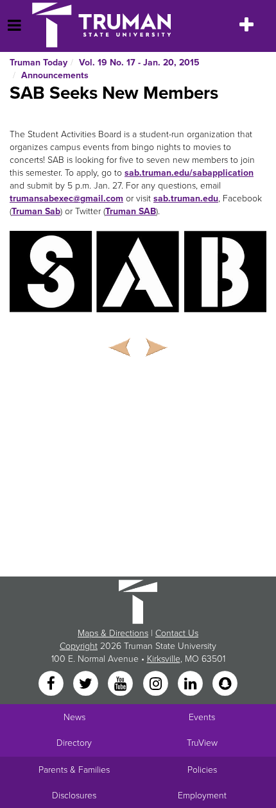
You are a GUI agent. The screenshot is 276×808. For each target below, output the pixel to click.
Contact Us (176, 633)
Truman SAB (130, 211)
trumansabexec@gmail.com (66, 198)
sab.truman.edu (185, 198)
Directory (74, 742)
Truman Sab (36, 211)
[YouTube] (122, 683)
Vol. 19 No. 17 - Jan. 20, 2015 (139, 62)
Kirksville (163, 658)
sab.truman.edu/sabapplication (189, 172)
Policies (202, 769)
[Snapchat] (225, 683)
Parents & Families (74, 769)
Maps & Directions (113, 633)
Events (202, 717)
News (74, 717)
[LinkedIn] (191, 683)
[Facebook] (52, 683)
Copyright (79, 646)
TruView (202, 742)
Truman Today (38, 62)
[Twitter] (86, 683)
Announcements (55, 75)
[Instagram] (156, 683)
